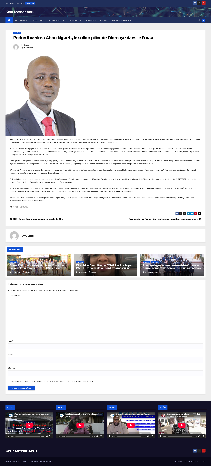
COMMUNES (74, 20)
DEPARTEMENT (56, 20)
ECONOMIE (146, 262)
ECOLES (103, 20)
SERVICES (90, 20)
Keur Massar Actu (19, 12)
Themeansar (46, 461)
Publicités (178, 461)
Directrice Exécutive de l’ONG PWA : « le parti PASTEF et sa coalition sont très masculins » (105, 267)
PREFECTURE (38, 20)
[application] (29, 425)
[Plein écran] (50, 436)
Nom (10, 341)
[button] (199, 20)
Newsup (37, 461)
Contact (203, 461)
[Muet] (47, 436)
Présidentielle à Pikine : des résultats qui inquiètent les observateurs (163, 219)
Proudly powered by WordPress (16, 461)
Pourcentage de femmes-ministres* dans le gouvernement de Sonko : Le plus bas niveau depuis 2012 (172, 268)
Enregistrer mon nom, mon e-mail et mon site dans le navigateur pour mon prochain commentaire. (52, 381)
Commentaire (14, 295)
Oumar (26, 45)
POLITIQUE (17, 33)
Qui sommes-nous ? (191, 461)
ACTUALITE (20, 20)
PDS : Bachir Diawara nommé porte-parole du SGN (38, 219)
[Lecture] (8, 436)
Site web (11, 368)
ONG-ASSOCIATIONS (121, 20)
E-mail (11, 354)
